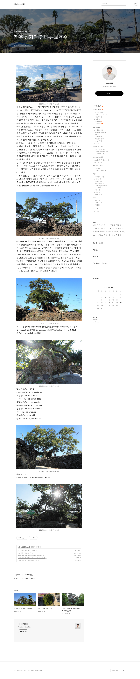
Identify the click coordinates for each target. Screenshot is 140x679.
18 (105, 303)
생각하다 (97, 119)
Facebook (96, 263)
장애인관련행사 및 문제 (101, 151)
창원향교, (100, 235)
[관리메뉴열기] (136, 3)
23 (98, 305)
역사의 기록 (96, 127)
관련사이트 (115, 670)
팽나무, (95, 228)
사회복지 (97, 168)
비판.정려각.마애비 (100, 132)
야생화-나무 (98, 181)
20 (113, 303)
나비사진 (97, 200)
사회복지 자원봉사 (98, 165)
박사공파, (114, 228)
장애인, (106, 235)
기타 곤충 (98, 205)
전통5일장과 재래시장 (101, 115)
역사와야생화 (19, 4)
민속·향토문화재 (99, 139)
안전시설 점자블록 (100, 149)
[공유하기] (23, 538)
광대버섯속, (112, 235)
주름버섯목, (121, 228)
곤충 (94, 198)
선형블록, (122, 231)
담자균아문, (102, 225)
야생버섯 (97, 192)
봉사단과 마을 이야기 (101, 170)
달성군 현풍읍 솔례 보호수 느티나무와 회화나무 (32, 558)
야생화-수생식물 (99, 183)
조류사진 (97, 211)
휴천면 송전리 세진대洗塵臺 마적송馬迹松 (30, 555)
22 (121, 303)
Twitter (104, 263)
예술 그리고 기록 (98, 157)
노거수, (109, 228)
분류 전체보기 (97, 106)
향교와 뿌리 (98, 141)
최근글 (95, 243)
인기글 (101, 243)
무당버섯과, (96, 231)
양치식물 (97, 190)
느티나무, (95, 225)
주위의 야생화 (99, 188)
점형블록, (118, 225)
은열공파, (102, 231)
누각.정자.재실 (99, 130)
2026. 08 (109, 288)
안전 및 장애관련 (98, 146)
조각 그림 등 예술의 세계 (102, 160)
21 (117, 303)
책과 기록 (98, 121)
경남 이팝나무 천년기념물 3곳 (26, 550)
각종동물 (95, 208)
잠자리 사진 (98, 203)
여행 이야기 (98, 117)
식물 (19, 547)
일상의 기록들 (97, 110)
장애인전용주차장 (100, 154)
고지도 (97, 143)
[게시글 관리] (25, 538)
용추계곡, (108, 231)
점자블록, (118, 235)
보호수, (95, 235)
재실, (107, 225)
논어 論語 (98, 123)
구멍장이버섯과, (102, 228)
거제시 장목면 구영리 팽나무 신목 (27, 560)
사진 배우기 (98, 162)
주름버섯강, (115, 231)
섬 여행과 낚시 (99, 112)
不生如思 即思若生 (24, 627)
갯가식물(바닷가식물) (101, 185)
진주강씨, (112, 225)
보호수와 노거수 (25, 547)
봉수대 (97, 134)
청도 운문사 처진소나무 (24, 553)
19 (109, 303)
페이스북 (114, 667)
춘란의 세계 (98, 194)
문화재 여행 (98, 137)
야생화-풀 (98, 179)
